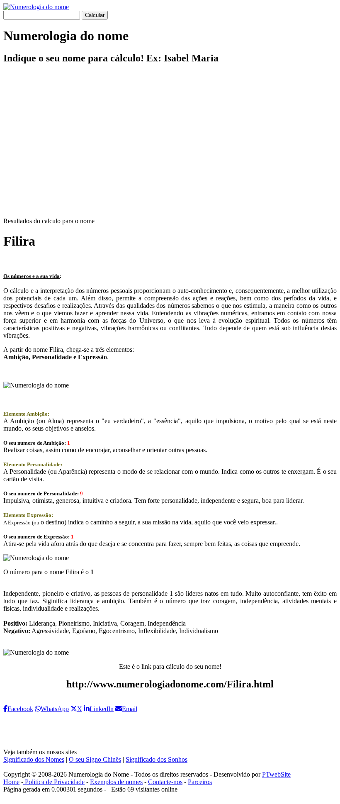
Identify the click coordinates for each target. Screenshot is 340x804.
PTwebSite (276, 774)
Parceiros (200, 781)
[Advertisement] (170, 148)
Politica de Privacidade (54, 781)
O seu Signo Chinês (95, 759)
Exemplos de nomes (116, 781)
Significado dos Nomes (33, 759)
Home (11, 781)
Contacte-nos (165, 781)
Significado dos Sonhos (156, 759)
